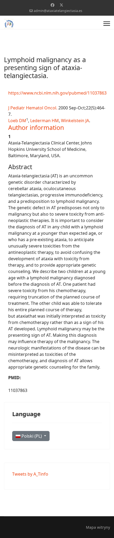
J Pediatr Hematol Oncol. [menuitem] (32, 108)
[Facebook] (52, 4)
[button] (36, 127)
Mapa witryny (98, 527)
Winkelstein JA (75, 120)
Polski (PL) (31, 436)
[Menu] (106, 24)
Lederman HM (44, 120)
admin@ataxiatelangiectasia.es (58, 10)
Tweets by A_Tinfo (30, 474)
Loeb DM (17, 120)
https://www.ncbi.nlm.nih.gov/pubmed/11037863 (57, 93)
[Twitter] (61, 4)
